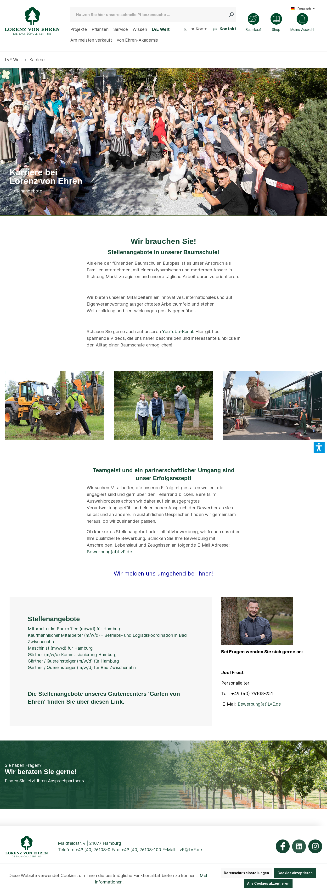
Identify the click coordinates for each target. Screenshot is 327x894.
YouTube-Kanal (177, 331)
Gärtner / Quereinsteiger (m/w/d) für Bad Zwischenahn (82, 667)
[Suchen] (232, 14)
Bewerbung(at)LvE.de (109, 551)
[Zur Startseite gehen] (32, 21)
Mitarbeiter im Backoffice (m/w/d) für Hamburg (75, 628)
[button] (319, 447)
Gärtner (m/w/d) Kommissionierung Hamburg (72, 654)
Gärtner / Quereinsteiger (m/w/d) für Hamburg (73, 661)
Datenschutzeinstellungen (246, 873)
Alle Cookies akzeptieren (268, 883)
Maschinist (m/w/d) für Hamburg (60, 648)
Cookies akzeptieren (295, 873)
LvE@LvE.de (189, 849)
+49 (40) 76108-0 (92, 849)
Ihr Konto (198, 28)
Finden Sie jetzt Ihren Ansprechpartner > (45, 780)
